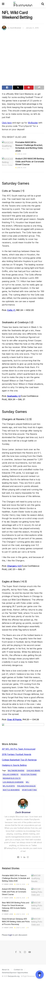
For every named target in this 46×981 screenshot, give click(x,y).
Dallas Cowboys (10, 774)
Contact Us (18, 970)
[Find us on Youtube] (29, 952)
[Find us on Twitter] (20, 952)
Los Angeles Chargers (13, 782)
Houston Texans (29, 774)
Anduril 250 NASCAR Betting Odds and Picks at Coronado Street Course (29, 161)
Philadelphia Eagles (26, 786)
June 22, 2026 (21, 154)
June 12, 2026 (20, 914)
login (10, 935)
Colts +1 (11, 310)
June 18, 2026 (21, 167)
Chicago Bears (33, 770)
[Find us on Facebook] (15, 952)
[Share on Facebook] (7, 88)
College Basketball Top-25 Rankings (19, 759)
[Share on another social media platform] (39, 88)
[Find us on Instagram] (25, 952)
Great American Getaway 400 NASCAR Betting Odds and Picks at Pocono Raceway (16, 921)
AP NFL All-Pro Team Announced (18, 749)
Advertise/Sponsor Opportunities (15, 972)
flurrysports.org (13, 976)
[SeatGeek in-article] (23, 729)
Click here (7, 122)
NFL (27, 782)
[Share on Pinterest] (29, 88)
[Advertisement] (23, 58)
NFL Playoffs (9, 786)
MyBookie (33, 122)
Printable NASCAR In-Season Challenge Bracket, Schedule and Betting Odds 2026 (29, 146)
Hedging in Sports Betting (14, 765)
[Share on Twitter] (18, 88)
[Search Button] (42, 3)
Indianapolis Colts (12, 778)
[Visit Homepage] (22, 3)
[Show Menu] (3, 4)
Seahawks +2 (14, 396)
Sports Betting (29, 790)
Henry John (8, 884)
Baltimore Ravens (16, 770)
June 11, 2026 (20, 927)
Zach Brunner (15, 28)
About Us (5, 970)
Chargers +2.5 (14, 566)
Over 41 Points (14, 719)
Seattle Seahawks (11, 790)
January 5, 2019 (32, 28)
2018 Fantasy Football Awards (16, 754)
